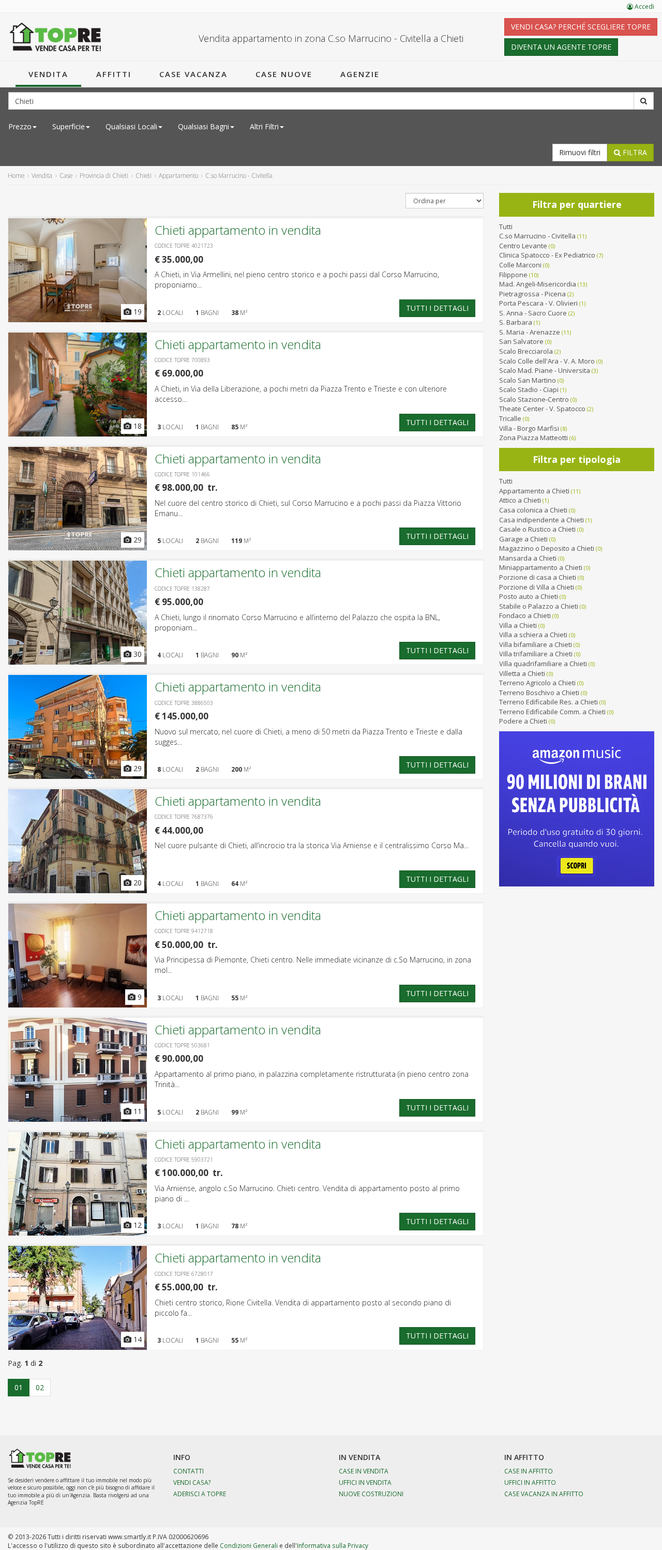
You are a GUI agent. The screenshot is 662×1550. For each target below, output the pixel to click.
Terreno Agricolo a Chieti (537, 682)
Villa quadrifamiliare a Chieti (543, 663)
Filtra (634, 152)
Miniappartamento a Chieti (540, 567)
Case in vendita (363, 1471)
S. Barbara (515, 322)
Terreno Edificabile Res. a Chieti (548, 701)
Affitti (113, 74)
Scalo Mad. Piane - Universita (544, 370)
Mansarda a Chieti (527, 558)
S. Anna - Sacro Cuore (533, 313)
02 (40, 1387)
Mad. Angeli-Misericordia (537, 284)
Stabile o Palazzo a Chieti (538, 606)
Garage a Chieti (523, 539)
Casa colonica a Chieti (533, 510)
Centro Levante (523, 245)
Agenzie (360, 74)
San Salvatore (521, 341)
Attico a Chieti (520, 500)
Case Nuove (283, 74)
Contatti (188, 1471)
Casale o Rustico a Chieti (537, 529)
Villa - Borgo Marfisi (529, 428)
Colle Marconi (520, 264)
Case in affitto (528, 1471)
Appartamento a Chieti (534, 490)
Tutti (506, 226)
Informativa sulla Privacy (332, 1545)
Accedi (643, 6)
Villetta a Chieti (522, 673)
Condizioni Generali (249, 1545)
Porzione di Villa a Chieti (536, 587)
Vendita (48, 74)
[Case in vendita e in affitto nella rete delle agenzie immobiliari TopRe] (55, 36)
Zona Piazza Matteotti (533, 437)
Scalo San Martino (527, 380)
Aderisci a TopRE (199, 1493)
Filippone (513, 274)
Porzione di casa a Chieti (537, 577)
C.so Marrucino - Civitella (537, 235)
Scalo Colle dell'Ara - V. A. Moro (547, 361)
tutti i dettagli (437, 308)
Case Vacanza (193, 74)
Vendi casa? (192, 1482)
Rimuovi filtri (579, 152)
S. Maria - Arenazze (529, 332)
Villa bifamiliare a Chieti (535, 644)
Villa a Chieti (518, 625)
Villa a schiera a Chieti (533, 634)
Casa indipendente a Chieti (541, 519)
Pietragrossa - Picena (532, 293)
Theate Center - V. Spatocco (542, 408)
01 (18, 1387)
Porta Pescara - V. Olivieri (538, 303)
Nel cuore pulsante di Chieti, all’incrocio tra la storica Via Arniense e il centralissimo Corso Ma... (312, 845)
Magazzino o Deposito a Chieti (546, 548)
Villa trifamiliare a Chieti (536, 653)
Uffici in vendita (365, 1482)
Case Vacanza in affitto (543, 1493)
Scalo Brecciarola (526, 351)
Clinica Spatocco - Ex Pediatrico (547, 255)
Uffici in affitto (530, 1482)
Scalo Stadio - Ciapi (529, 389)
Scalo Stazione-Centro (534, 399)
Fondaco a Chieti (525, 615)
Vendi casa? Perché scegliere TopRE (581, 27)
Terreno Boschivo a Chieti (539, 692)
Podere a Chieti (523, 721)
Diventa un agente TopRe (561, 47)
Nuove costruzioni (371, 1493)
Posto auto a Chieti (528, 596)
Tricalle (510, 418)
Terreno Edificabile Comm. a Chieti (552, 711)
